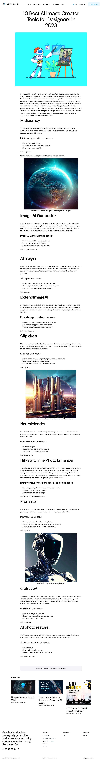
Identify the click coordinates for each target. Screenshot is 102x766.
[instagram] (9, 749)
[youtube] (12, 749)
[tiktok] (18, 749)
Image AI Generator (30, 249)
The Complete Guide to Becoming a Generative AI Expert (50, 700)
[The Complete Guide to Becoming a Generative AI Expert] (51, 687)
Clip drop (27, 367)
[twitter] (6, 749)
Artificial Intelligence (61, 668)
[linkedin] (15, 749)
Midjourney (27, 152)
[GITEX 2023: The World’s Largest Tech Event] (78, 692)
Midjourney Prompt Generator (54, 156)
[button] (12, 697)
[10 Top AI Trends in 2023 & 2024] (23, 687)
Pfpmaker (27, 531)
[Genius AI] (11, 3)
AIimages (27, 292)
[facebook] (3, 749)
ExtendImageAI (29, 331)
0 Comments (23, 702)
